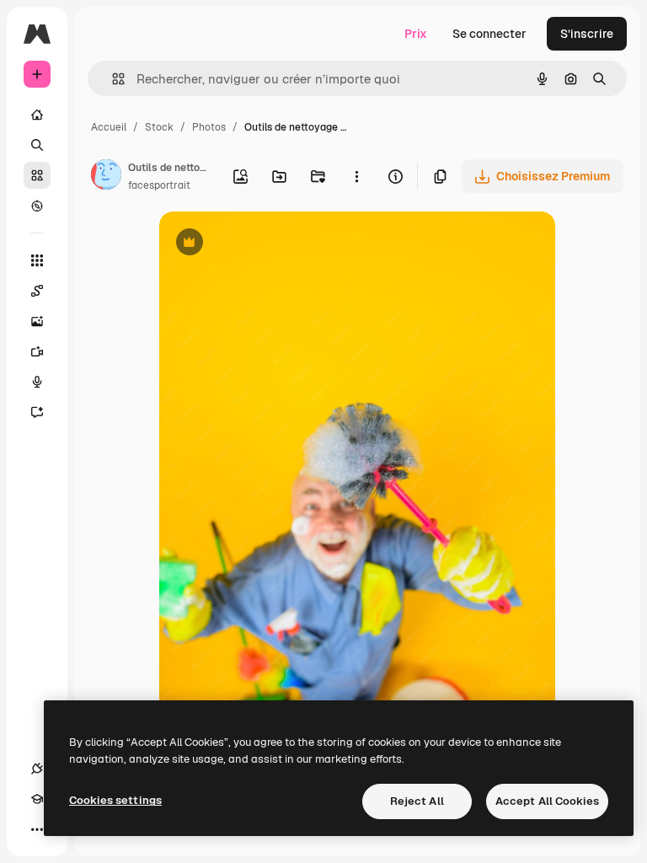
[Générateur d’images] (37, 321)
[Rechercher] (37, 144)
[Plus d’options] (356, 176)
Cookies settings (115, 800)
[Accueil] (37, 114)
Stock (159, 127)
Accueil (108, 127)
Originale (270, 244)
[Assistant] (37, 412)
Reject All (417, 801)
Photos (209, 127)
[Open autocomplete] (111, 78)
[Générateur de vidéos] (37, 351)
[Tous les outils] (37, 260)
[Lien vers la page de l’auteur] (106, 177)
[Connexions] (37, 768)
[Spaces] (37, 290)
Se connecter (489, 33)
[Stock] (37, 175)
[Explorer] (37, 205)
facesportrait (159, 185)
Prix (415, 33)
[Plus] (37, 829)
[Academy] (37, 798)
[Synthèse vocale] (37, 381)
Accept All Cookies (547, 801)
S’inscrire (586, 33)
